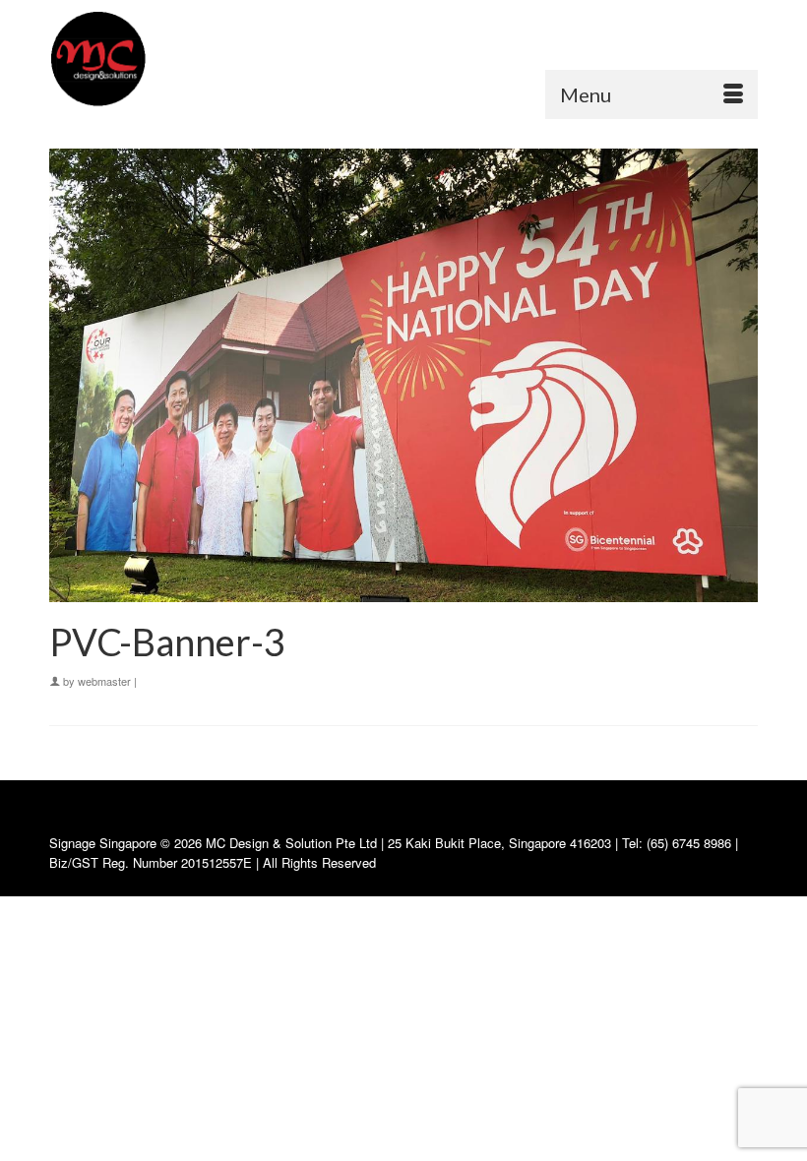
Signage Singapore (102, 842)
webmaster (104, 681)
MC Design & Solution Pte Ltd (293, 842)
